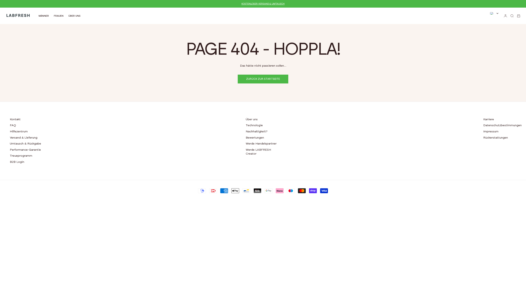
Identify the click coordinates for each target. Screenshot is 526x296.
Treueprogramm (21, 155)
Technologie (254, 125)
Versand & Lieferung (23, 137)
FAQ (13, 125)
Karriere (488, 119)
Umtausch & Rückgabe (25, 143)
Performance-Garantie (25, 149)
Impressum (490, 131)
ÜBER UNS (74, 16)
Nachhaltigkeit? (257, 131)
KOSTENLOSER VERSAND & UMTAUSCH (263, 4)
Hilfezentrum (19, 131)
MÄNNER (44, 16)
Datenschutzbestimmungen (502, 125)
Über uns (252, 119)
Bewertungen (255, 137)
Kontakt (15, 119)
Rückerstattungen (495, 137)
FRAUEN (58, 16)
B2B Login (17, 162)
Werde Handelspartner (261, 143)
